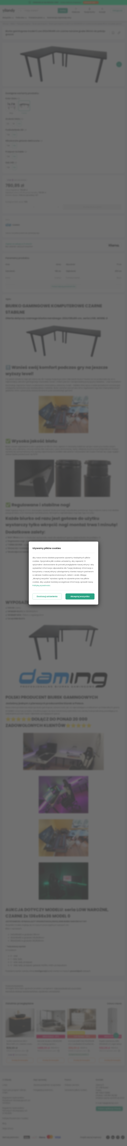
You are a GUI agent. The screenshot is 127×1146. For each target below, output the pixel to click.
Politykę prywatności (41, 585)
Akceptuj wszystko (80, 596)
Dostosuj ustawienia (47, 596)
